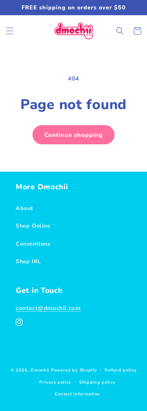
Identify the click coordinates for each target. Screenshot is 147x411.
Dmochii (40, 370)
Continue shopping (73, 135)
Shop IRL (28, 261)
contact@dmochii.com (48, 308)
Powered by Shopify (74, 370)
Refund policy (120, 370)
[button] (9, 30)
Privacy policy (55, 382)
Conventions (33, 244)
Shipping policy (97, 382)
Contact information (77, 394)
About (24, 208)
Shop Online (33, 226)
